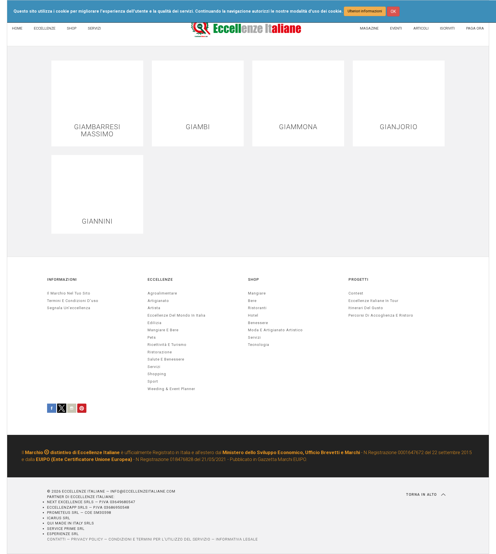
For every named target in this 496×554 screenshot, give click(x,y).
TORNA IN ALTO (422, 495)
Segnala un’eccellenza (68, 308)
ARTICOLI (421, 28)
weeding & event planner (171, 389)
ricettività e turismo (167, 344)
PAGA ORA (475, 28)
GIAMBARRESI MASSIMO (97, 130)
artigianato (158, 301)
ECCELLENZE (44, 28)
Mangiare (257, 293)
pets (152, 337)
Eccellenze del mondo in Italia (177, 315)
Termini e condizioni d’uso (72, 301)
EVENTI (396, 28)
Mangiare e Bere (163, 330)
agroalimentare (162, 293)
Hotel (253, 315)
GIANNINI (97, 221)
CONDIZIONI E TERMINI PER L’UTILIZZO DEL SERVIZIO (159, 539)
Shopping (157, 374)
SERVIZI (94, 28)
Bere (252, 301)
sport (153, 381)
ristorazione (160, 352)
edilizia (155, 323)
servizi (154, 367)
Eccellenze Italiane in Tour (373, 301)
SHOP (71, 28)
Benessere (258, 323)
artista (154, 308)
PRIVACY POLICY (87, 539)
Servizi (254, 337)
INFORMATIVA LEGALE (237, 539)
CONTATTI (56, 539)
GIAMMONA (298, 127)
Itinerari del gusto (365, 308)
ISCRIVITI (447, 28)
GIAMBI (198, 127)
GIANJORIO (399, 127)
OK (393, 11)
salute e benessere (166, 359)
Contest (355, 293)
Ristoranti (257, 308)
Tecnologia (258, 344)
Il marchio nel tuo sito (68, 293)
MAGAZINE (369, 28)
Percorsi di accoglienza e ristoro (380, 315)
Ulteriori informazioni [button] (365, 11)
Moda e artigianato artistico (275, 330)
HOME (17, 28)
